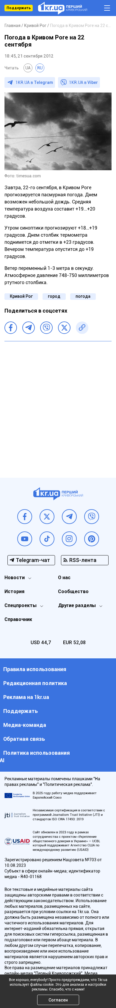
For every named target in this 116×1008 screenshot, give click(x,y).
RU (40, 68)
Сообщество (73, 591)
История (14, 591)
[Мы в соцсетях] (24, 516)
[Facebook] (10, 327)
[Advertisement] (58, 405)
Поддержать (19, 8)
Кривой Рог (21, 296)
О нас (64, 577)
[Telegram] (28, 327)
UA (28, 68)
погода (83, 296)
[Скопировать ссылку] (82, 327)
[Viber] (46, 327)
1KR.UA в (34, 82)
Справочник (18, 619)
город (54, 296)
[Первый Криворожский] (62, 8)
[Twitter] (64, 327)
